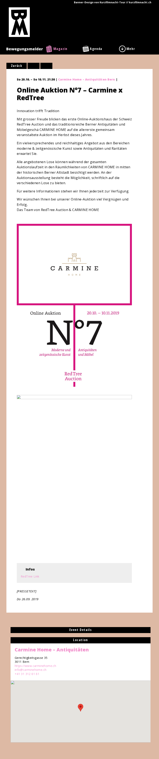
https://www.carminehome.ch (35, 666)
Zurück (16, 65)
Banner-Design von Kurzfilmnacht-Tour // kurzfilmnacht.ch (112, 2)
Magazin (60, 48)
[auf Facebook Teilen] (34, 66)
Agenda (96, 48)
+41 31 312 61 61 (27, 674)
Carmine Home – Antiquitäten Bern (86, 79)
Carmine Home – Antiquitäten (52, 649)
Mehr (130, 48)
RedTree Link (30, 576)
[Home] (19, 22)
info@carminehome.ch (31, 670)
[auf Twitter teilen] (46, 66)
